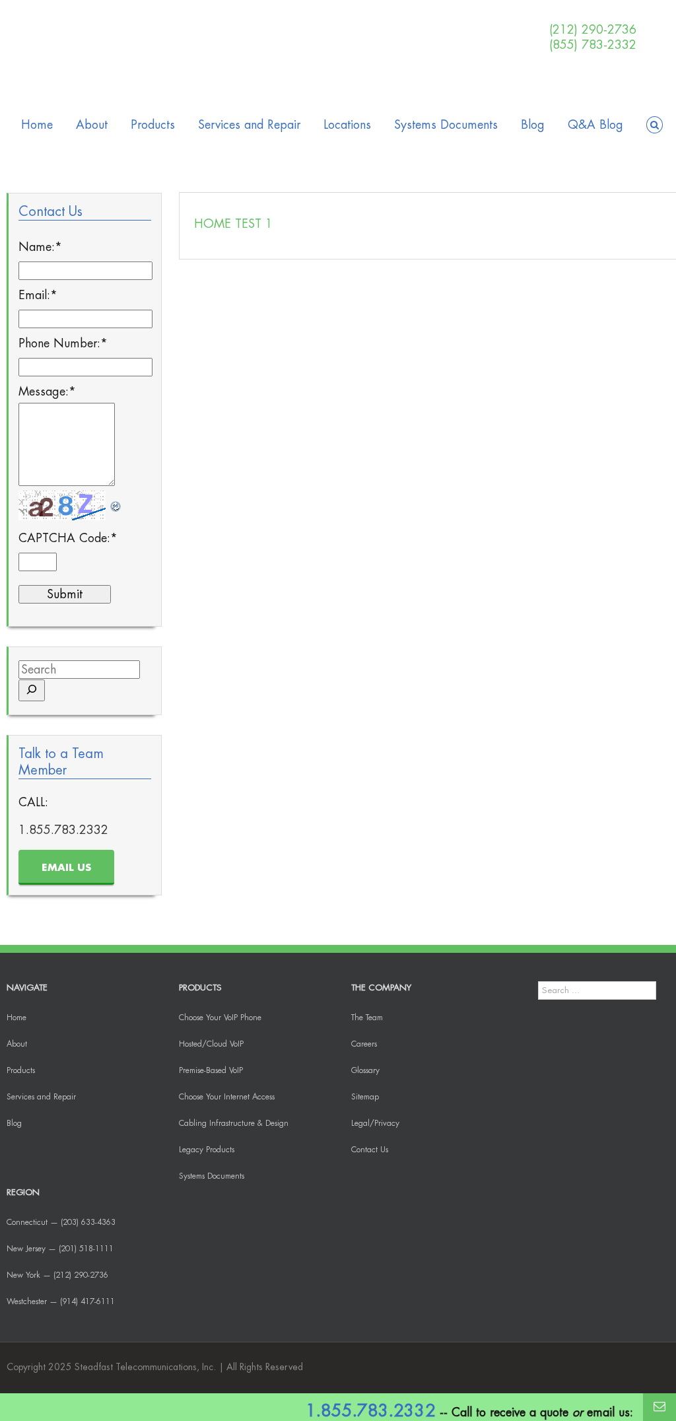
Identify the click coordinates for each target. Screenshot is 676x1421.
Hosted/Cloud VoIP (211, 1044)
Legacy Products (206, 1150)
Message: (47, 392)
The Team (367, 1018)
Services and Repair (249, 125)
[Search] (31, 690)
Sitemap (365, 1097)
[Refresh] (116, 502)
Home (37, 125)
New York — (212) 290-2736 (57, 1275)
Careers (364, 1044)
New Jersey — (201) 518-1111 (60, 1249)
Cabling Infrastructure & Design (233, 1123)
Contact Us (369, 1150)
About (92, 125)
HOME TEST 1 (233, 224)
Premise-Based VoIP (211, 1070)
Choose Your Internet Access (227, 1097)
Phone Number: (63, 343)
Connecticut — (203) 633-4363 (61, 1222)
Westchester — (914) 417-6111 (61, 1301)
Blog (533, 125)
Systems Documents (446, 125)
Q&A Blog (595, 125)
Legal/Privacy (375, 1123)
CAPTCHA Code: (68, 538)
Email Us (66, 868)
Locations (347, 125)
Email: (37, 295)
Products (153, 125)
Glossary (365, 1070)
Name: (40, 247)
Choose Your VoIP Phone (220, 1018)
